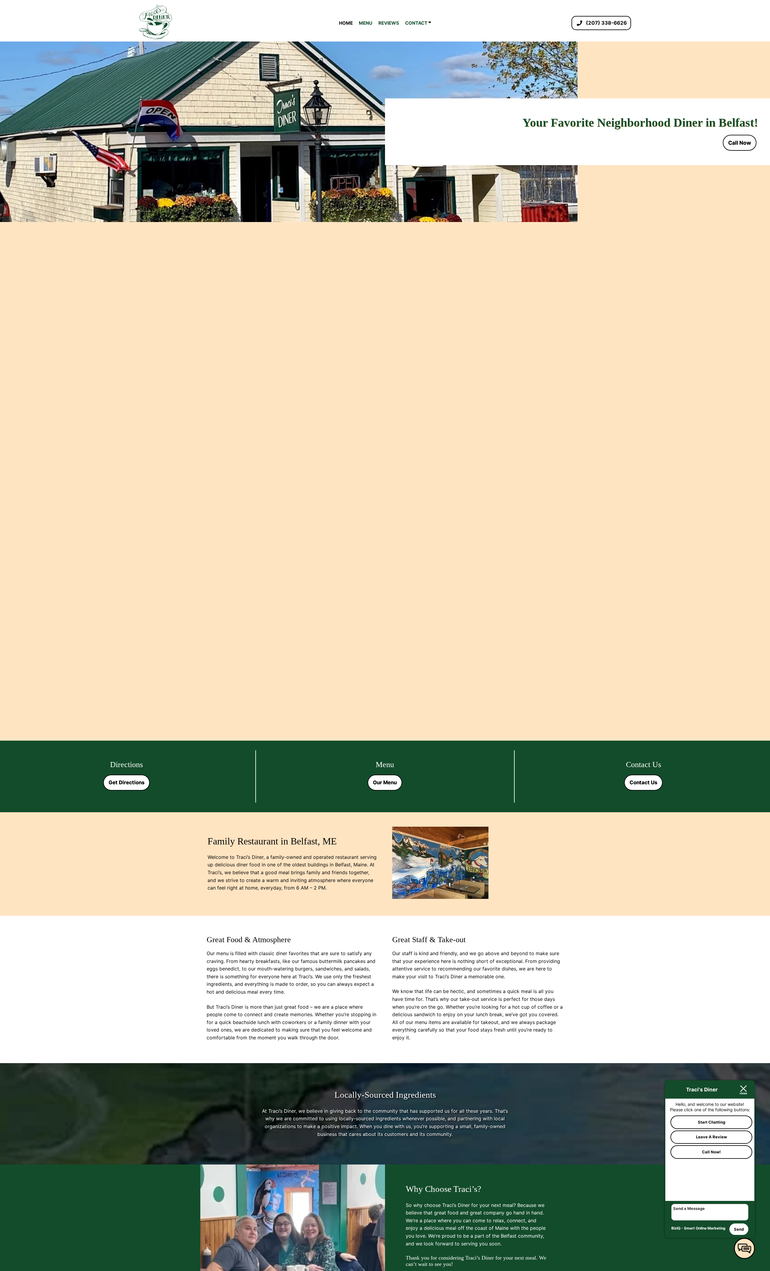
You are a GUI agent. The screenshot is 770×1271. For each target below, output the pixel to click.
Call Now (739, 143)
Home (346, 23)
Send (739, 1229)
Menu (365, 23)
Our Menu (385, 782)
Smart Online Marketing (704, 1228)
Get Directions (126, 782)
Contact (416, 23)
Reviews (388, 23)
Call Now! (711, 1151)
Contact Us (643, 782)
